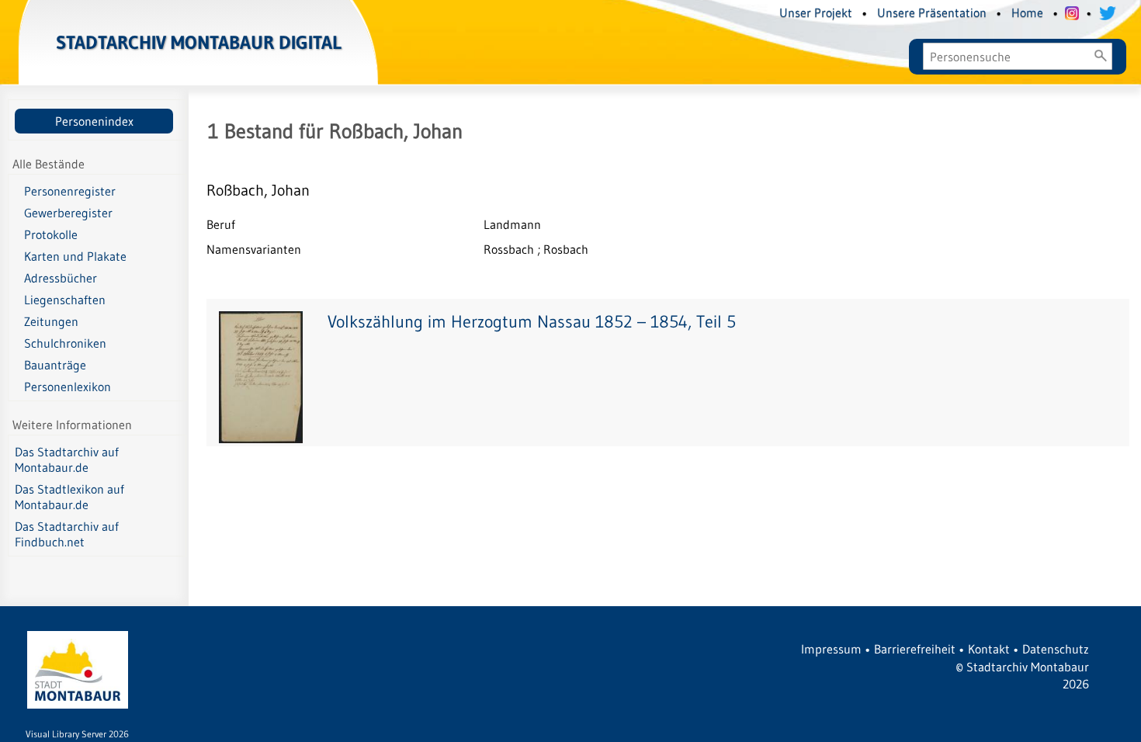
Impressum (831, 649)
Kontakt (989, 649)
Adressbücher (60, 278)
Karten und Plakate (75, 256)
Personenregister (70, 191)
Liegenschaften (65, 299)
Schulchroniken (65, 343)
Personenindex (94, 121)
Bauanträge (55, 365)
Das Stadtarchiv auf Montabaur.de (67, 459)
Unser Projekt (815, 12)
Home (1027, 12)
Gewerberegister (68, 212)
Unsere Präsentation (932, 12)
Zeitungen (51, 321)
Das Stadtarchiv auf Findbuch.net (67, 534)
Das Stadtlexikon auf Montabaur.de (69, 496)
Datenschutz (1055, 649)
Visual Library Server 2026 (77, 734)
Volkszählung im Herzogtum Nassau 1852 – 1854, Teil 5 (532, 321)
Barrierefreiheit (914, 649)
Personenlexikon (67, 386)
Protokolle (51, 234)
